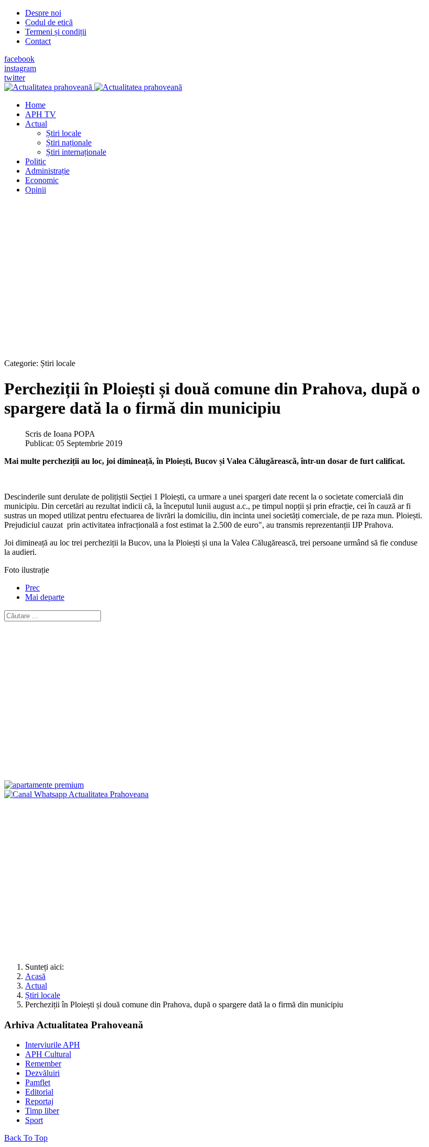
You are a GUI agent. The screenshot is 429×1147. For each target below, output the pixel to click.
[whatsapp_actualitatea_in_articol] (76, 794)
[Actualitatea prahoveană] (93, 87)
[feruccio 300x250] (44, 784)
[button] (36, 123)
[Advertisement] (214, 276)
